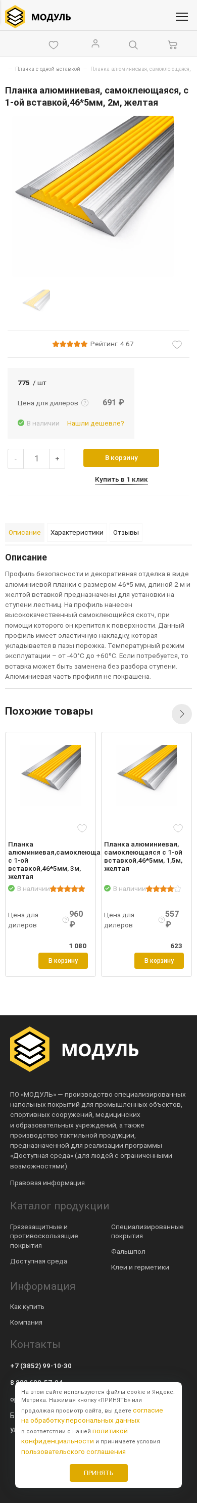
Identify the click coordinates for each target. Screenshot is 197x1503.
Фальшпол (128, 1251)
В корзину (121, 457)
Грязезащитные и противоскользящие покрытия (44, 1236)
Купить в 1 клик (121, 479)
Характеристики (77, 532)
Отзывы (126, 532)
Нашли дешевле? (95, 423)
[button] (182, 714)
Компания (26, 1322)
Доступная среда (38, 1261)
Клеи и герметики (140, 1267)
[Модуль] (38, 16)
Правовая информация (47, 1183)
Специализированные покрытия (147, 1231)
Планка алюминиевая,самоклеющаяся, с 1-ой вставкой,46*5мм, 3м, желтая (48, 860)
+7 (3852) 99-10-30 (41, 1365)
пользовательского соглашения (73, 1451)
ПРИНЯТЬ (99, 1473)
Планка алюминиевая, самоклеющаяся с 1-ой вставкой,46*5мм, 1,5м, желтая (143, 856)
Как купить (27, 1306)
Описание (25, 532)
